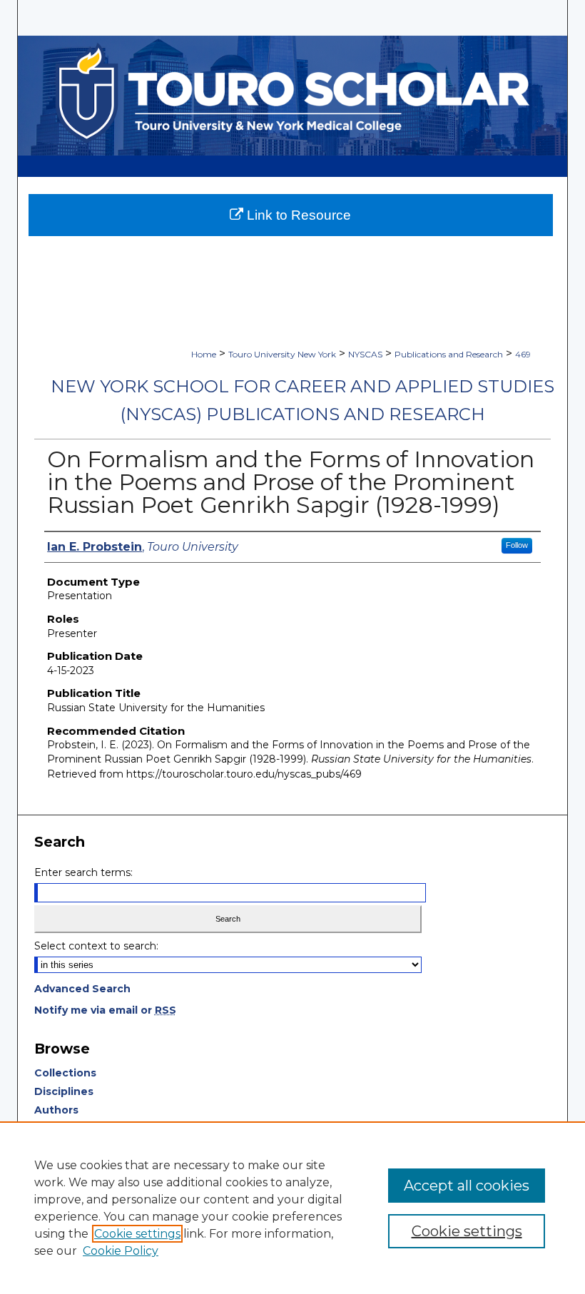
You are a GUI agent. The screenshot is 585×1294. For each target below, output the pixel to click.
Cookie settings (137, 1233)
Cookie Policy (120, 1251)
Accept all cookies (466, 1185)
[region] (292, 1207)
